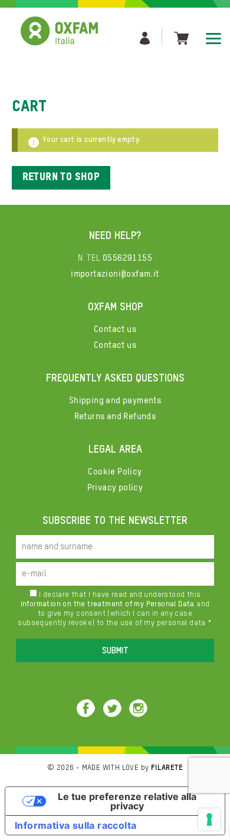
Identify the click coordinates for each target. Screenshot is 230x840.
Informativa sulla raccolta (75, 825)
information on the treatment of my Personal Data (108, 604)
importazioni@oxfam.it (115, 274)
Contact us (115, 329)
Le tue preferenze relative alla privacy (127, 801)
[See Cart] (181, 37)
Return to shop (61, 177)
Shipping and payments (115, 400)
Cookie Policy (115, 471)
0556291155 (127, 258)
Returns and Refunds (115, 416)
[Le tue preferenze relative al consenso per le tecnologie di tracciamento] (209, 819)
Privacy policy (115, 487)
